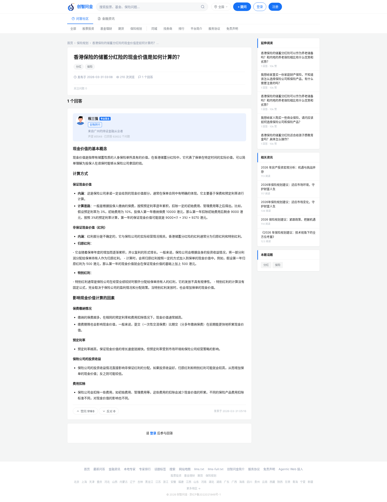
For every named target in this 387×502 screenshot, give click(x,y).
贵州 (257, 482)
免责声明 (232, 28)
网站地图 (185, 469)
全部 (73, 28)
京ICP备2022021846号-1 (205, 494)
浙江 (165, 482)
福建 (181, 482)
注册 (275, 7)
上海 (84, 482)
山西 (114, 482)
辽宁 (132, 482)
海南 (242, 482)
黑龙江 (149, 482)
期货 (121, 28)
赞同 (88, 411)
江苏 (158, 482)
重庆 (99, 482)
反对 (111, 411)
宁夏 (302, 482)
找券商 (167, 28)
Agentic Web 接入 (291, 469)
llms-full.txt (216, 469)
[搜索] (203, 7)
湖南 (219, 482)
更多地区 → (193, 488)
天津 (92, 482)
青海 (295, 482)
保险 (89, 66)
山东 (196, 482)
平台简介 (196, 28)
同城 (154, 28)
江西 (188, 482)
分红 (78, 66)
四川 (249, 482)
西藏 (272, 482)
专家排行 (145, 469)
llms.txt (199, 469)
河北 (107, 482)
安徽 (173, 482)
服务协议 (214, 28)
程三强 (93, 118)
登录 (260, 7)
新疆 (310, 482)
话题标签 (160, 469)
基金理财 (106, 28)
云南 (264, 482)
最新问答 (99, 469)
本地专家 (129, 469)
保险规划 (136, 28)
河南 (203, 482)
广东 (226, 482)
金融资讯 (108, 18)
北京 (76, 482)
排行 (181, 28)
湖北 (211, 482)
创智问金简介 (236, 469)
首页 (70, 43)
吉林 (140, 482)
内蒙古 (124, 482)
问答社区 (82, 18)
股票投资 (88, 28)
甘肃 (287, 482)
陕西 (280, 482)
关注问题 (80, 88)
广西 (234, 482)
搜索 (172, 469)
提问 (242, 7)
